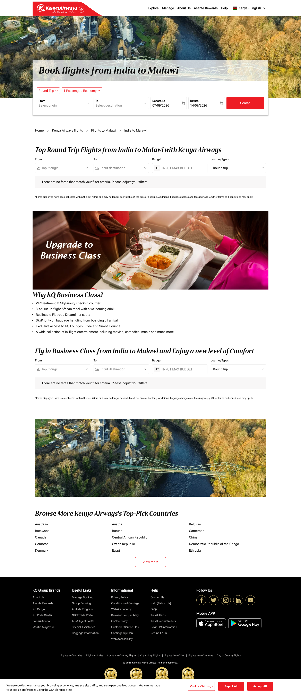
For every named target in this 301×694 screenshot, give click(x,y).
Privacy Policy (119, 597)
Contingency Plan (122, 633)
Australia (41, 524)
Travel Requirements (163, 621)
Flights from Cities (174, 655)
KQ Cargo (39, 609)
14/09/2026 (198, 105)
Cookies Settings (201, 686)
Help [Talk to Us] (160, 603)
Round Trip (46, 91)
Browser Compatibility (125, 615)
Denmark (41, 550)
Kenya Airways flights (67, 130)
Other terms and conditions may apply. (232, 196)
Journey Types (220, 159)
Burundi (117, 531)
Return (194, 100)
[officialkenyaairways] (226, 600)
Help (224, 8)
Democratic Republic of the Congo (214, 544)
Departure (158, 100)
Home (39, 130)
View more (150, 562)
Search (245, 103)
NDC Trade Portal (82, 615)
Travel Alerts (158, 615)
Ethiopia (195, 550)
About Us (184, 8)
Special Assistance (83, 627)
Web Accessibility (121, 639)
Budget (156, 159)
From (41, 100)
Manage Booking (82, 597)
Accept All (260, 686)
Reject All (231, 686)
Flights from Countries (200, 655)
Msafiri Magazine (43, 627)
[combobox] (62, 105)
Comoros (41, 544)
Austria (117, 524)
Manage (168, 8)
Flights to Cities (94, 655)
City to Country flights (229, 655)
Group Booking (81, 603)
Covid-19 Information (163, 627)
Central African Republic (129, 537)
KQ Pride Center (42, 615)
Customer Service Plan (125, 627)
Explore (153, 8)
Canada (40, 537)
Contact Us (157, 597)
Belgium (195, 524)
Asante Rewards (206, 8)
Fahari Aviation (42, 621)
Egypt (116, 550)
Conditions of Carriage (125, 603)
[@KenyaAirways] (213, 600)
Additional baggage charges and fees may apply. (184, 196)
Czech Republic (123, 544)
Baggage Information (85, 633)
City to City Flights (150, 655)
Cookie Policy (119, 621)
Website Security (121, 609)
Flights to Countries (71, 655)
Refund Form (158, 633)
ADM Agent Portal (83, 621)
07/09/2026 (160, 105)
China (193, 537)
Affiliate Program (82, 609)
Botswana (42, 531)
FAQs (153, 609)
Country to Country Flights (121, 655)
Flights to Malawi (103, 130)
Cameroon (196, 531)
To (96, 100)
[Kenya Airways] (201, 600)
